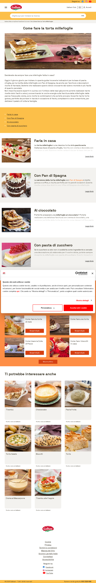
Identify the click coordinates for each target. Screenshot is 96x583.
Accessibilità (48, 559)
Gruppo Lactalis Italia (48, 553)
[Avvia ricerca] (81, 15)
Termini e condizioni (48, 548)
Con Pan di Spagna (15, 118)
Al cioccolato (13, 122)
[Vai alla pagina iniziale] (16, 7)
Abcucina (12, 21)
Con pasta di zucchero (17, 125)
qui (18, 291)
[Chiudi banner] (92, 273)
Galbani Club (71, 7)
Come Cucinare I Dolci (27, 21)
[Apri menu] (5, 7)
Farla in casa (12, 114)
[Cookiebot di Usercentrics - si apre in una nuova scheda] (77, 273)
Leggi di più (89, 156)
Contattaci (48, 556)
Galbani (7, 21)
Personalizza (46, 308)
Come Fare (18, 21)
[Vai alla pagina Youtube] (90, 1)
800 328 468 (86, 582)
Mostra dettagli (82, 300)
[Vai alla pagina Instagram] (86, 1)
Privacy (48, 545)
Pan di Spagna (76, 180)
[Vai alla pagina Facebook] (82, 1)
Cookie (48, 542)
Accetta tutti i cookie (78, 308)
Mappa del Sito (48, 550)
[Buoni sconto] (80, 7)
